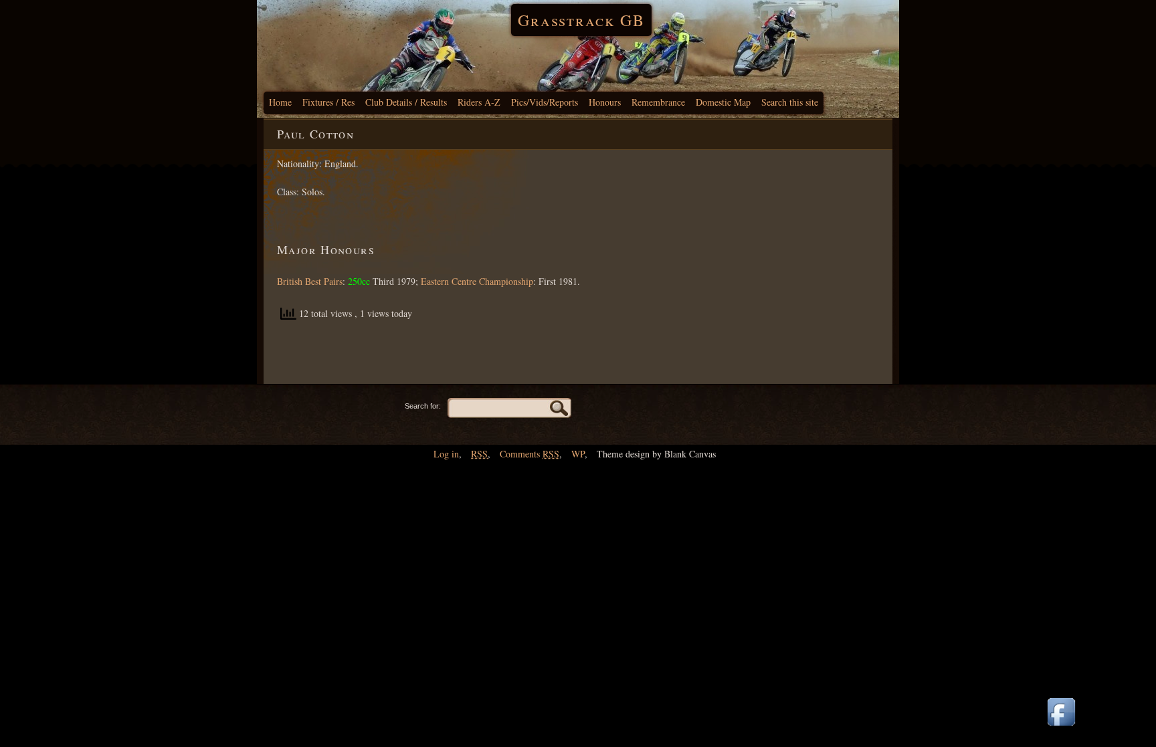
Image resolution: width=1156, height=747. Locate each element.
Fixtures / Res (328, 102)
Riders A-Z (479, 102)
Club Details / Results (406, 102)
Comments (529, 453)
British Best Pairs (310, 281)
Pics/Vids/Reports (544, 102)
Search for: (423, 406)
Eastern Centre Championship (477, 281)
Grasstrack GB (581, 20)
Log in (446, 453)
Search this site (789, 102)
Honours (605, 102)
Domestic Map (723, 102)
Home (280, 102)
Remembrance (658, 102)
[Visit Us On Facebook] (1061, 726)
